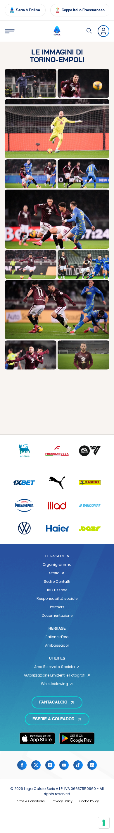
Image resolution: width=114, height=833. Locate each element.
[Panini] (89, 482)
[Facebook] (22, 765)
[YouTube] (64, 765)
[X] (36, 765)
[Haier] (57, 528)
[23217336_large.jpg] (57, 309)
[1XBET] (24, 482)
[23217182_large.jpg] (57, 128)
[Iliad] (57, 505)
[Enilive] (24, 450)
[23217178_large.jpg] (30, 83)
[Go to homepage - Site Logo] (57, 31)
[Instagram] (50, 765)
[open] (10, 31)
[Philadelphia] (24, 505)
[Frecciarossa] (57, 450)
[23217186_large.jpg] (83, 174)
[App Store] (37, 738)
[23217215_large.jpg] (30, 264)
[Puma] (57, 482)
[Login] (103, 31)
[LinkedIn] (92, 765)
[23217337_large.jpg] (30, 355)
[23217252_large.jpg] (83, 264)
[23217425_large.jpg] (83, 355)
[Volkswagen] (24, 528)
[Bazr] (89, 528)
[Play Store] (76, 738)
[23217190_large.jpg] (57, 219)
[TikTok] (78, 765)
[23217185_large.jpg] (30, 174)
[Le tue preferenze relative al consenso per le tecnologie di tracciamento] (103, 822)
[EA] (89, 450)
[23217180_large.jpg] (83, 83)
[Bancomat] (89, 505)
